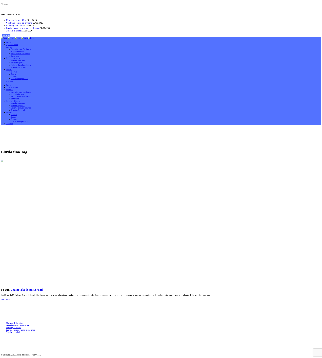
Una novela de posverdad (26, 289)
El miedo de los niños (16, 20)
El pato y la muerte (15, 25)
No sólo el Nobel (14, 30)
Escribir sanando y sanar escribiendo (22, 28)
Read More (5, 299)
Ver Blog (6, 35)
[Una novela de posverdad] (102, 284)
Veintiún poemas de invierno (19, 23)
